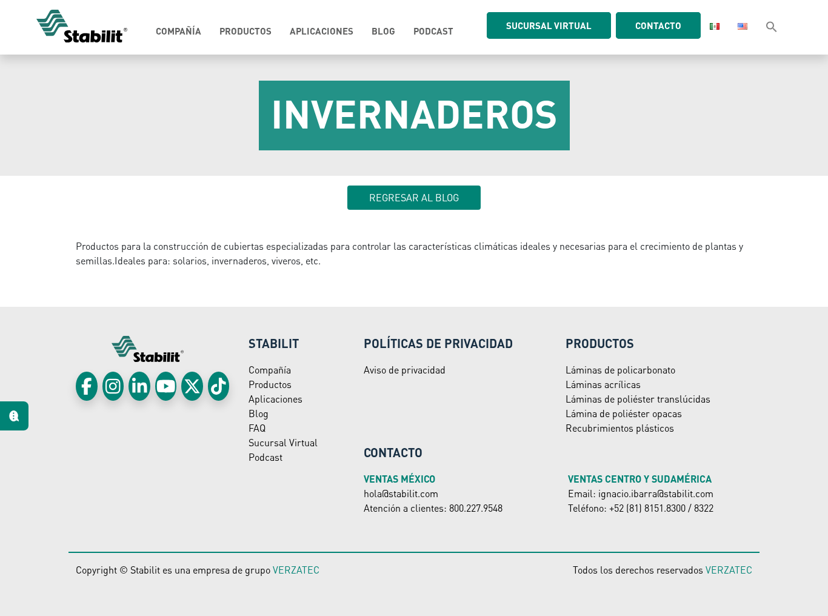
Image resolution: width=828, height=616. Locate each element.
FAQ (257, 427)
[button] (771, 26)
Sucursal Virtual (283, 442)
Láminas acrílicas (603, 384)
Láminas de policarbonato (620, 369)
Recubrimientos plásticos (620, 427)
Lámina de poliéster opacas (624, 413)
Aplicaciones (321, 31)
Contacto (658, 25)
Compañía (178, 31)
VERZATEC (296, 569)
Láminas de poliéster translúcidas (638, 398)
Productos (245, 31)
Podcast (433, 31)
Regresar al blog (414, 197)
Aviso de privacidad (405, 369)
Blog (383, 31)
